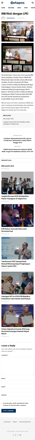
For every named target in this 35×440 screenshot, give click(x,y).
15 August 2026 (5, 336)
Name (3, 378)
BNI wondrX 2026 (8, 119)
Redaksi (15, 422)
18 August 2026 (5, 301)
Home (3, 8)
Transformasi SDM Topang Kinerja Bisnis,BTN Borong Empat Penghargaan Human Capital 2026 (15, 263)
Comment (4, 355)
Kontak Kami (7, 422)
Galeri (4, 192)
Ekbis (26, 8)
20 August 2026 (5, 233)
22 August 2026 (5, 168)
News (19, 8)
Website (4, 395)
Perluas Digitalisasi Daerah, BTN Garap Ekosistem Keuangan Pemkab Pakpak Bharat (15, 331)
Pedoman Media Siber (25, 422)
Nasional (11, 8)
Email (3, 387)
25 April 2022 (21, 18)
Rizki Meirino (11, 18)
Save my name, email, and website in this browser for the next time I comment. (15, 404)
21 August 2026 (5, 201)
